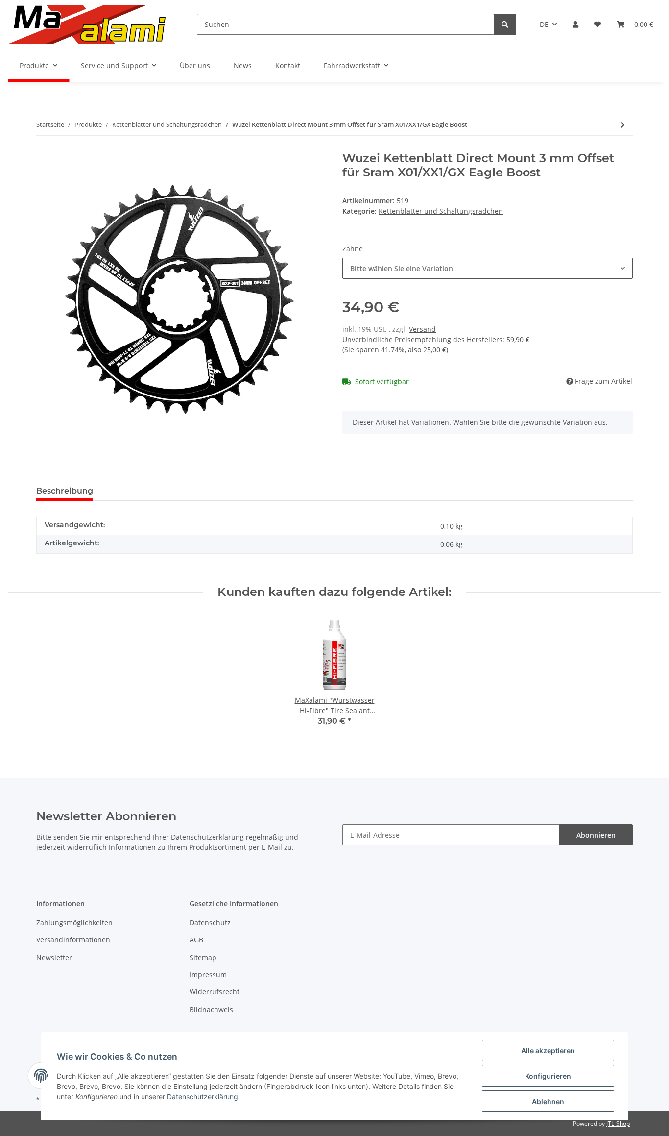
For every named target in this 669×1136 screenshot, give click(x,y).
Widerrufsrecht (214, 991)
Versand (422, 329)
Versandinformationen (73, 939)
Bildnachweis (211, 1009)
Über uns (195, 65)
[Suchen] (505, 24)
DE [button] (544, 24)
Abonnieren (596, 835)
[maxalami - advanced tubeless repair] (87, 24)
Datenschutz (210, 922)
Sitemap (203, 957)
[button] (575, 24)
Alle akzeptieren (548, 1050)
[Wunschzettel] (597, 24)
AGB (196, 939)
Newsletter (54, 957)
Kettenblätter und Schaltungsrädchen (441, 211)
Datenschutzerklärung (207, 836)
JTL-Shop (618, 1123)
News (243, 65)
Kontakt (287, 65)
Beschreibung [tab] (64, 490)
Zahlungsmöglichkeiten (74, 922)
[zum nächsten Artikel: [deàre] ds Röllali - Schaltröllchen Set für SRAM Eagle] (623, 124)
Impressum (208, 974)
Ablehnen (548, 1101)
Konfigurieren (548, 1076)
